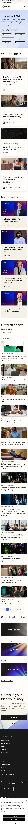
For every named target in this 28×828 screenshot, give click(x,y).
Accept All (14, 816)
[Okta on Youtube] (2, 798)
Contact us (7, 789)
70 (20, 609)
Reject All (14, 819)
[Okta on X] (5, 798)
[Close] (26, 800)
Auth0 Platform (5, 743)
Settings (14, 823)
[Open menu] (24, 6)
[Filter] (25, 332)
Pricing (3, 746)
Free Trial (3, 749)
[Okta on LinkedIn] (8, 798)
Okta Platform (5, 740)
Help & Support (5, 764)
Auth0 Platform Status (7, 774)
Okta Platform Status (7, 771)
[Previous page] (3, 609)
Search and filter (6, 329)
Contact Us (4, 767)
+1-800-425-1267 (11, 783)
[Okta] (6, 6)
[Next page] (25, 609)
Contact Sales (5, 752)
